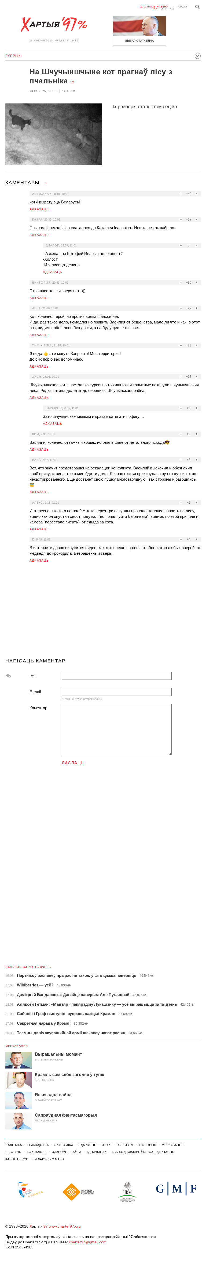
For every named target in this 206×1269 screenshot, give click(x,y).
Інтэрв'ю (13, 1152)
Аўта (77, 1152)
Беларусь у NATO (49, 1159)
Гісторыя (147, 1145)
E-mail (35, 691)
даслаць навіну (154, 6)
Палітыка (13, 1145)
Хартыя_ (54, 24)
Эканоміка (63, 1145)
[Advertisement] (103, 612)
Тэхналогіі (37, 1152)
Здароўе (59, 1152)
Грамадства (38, 1145)
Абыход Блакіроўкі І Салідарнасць (143, 1152)
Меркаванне (16, 1045)
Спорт (106, 1145)
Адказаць (39, 209)
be (155, 9)
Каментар (38, 707)
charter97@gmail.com (87, 1242)
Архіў (182, 6)
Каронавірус (16, 1159)
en (172, 9)
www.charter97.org (65, 1226)
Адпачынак (96, 1152)
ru (163, 9)
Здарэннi (87, 1145)
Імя (32, 675)
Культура (125, 1145)
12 (72, 82)
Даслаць (73, 763)
